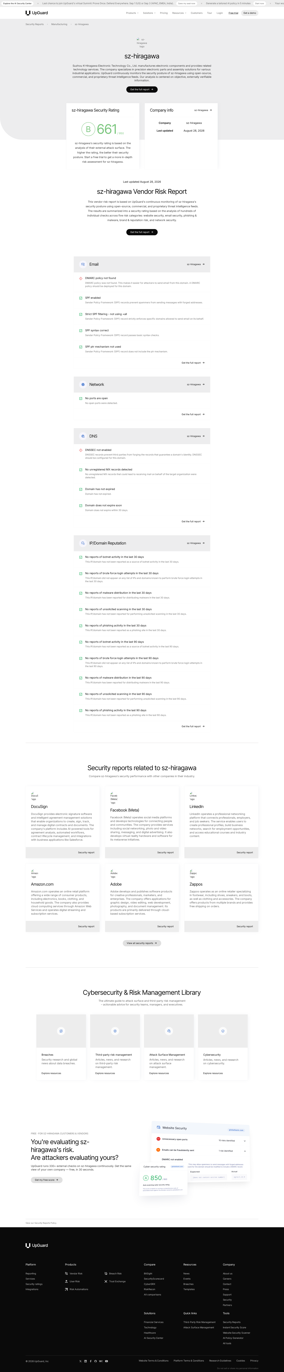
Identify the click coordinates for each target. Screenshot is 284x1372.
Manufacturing (59, 24)
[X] (80, 1361)
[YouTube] (106, 1361)
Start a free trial (94, 157)
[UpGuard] (37, 13)
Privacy (254, 1360)
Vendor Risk (76, 1273)
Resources (178, 12)
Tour (209, 12)
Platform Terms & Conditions (189, 1360)
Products (131, 12)
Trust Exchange (117, 1281)
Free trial (233, 12)
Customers (196, 12)
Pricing (164, 12)
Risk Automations (79, 1289)
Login (220, 12)
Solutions (148, 12)
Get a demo (249, 12)
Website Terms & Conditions (153, 1360)
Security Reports (35, 24)
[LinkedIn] (85, 1361)
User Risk (75, 1281)
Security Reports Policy (45, 1223)
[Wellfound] (100, 1361)
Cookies (240, 1360)
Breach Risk (115, 1273)
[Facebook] (90, 1361)
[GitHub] (95, 1361)
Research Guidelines (220, 1360)
